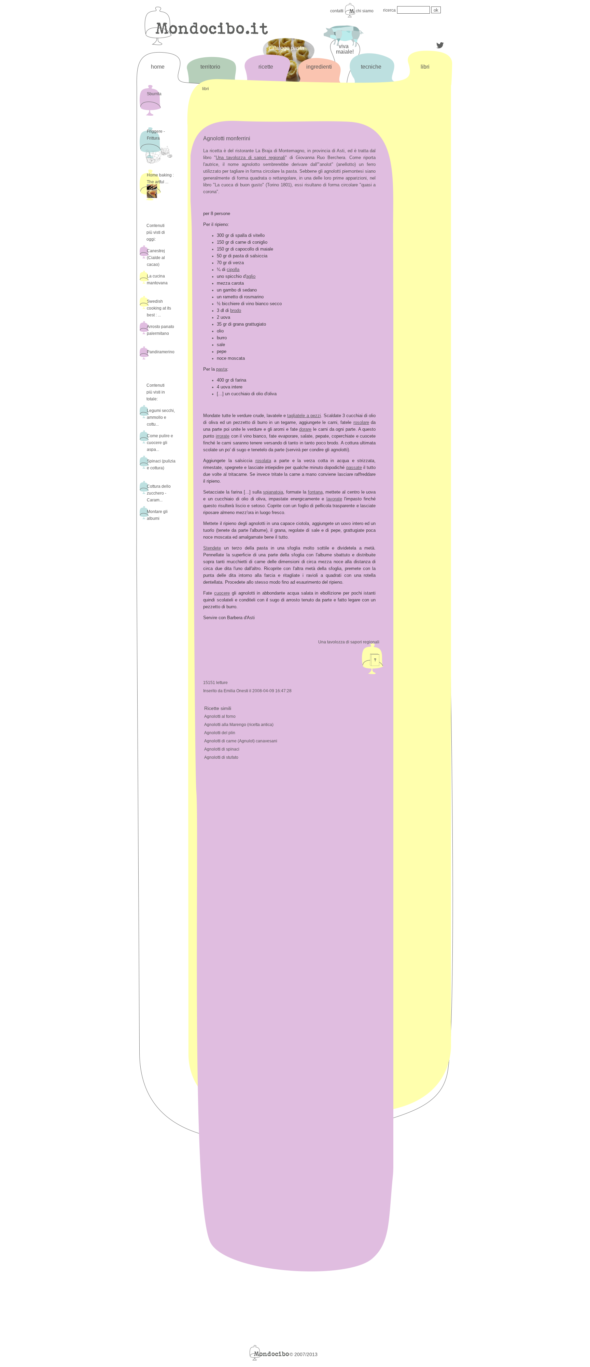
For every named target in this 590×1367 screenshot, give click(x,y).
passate (354, 467)
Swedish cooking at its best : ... (159, 308)
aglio (250, 276)
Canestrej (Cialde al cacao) (156, 257)
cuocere (222, 593)
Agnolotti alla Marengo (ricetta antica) (238, 724)
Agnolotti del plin (219, 732)
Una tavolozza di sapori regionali (250, 157)
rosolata (263, 460)
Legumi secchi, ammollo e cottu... (161, 417)
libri (425, 67)
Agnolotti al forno (220, 716)
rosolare (361, 422)
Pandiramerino (160, 352)
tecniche (371, 67)
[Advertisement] (424, 197)
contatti (336, 11)
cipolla (233, 269)
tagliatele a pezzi (304, 415)
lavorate (334, 498)
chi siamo (365, 11)
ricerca (389, 10)
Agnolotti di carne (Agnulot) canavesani (240, 741)
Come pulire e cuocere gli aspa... (160, 442)
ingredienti (319, 67)
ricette (265, 67)
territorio (210, 67)
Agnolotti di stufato (221, 757)
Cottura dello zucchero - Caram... (159, 493)
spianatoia (273, 492)
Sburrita (154, 93)
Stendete (212, 548)
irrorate (222, 436)
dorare (305, 429)
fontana (315, 492)
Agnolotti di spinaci (221, 749)
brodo (235, 310)
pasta (221, 369)
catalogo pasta (286, 48)
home (158, 67)
